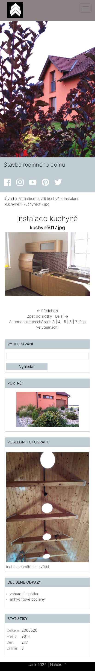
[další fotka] (82, 265)
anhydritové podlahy (27, 599)
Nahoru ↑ (58, 664)
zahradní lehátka (24, 593)
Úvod (9, 198)
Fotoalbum (27, 198)
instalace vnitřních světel (27, 566)
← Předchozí (47, 310)
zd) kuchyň (50, 198)
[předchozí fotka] (12, 265)
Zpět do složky (39, 316)
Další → (61, 316)
